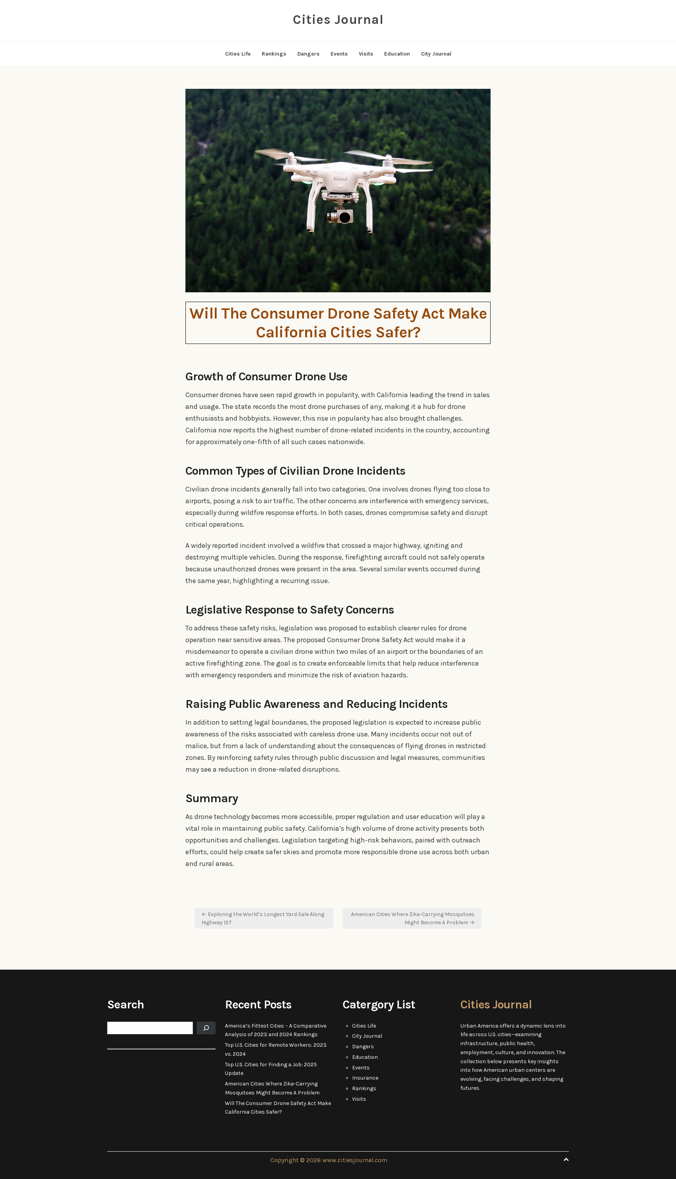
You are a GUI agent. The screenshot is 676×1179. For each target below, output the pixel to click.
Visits (366, 53)
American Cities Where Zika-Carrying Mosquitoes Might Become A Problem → (413, 918)
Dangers (308, 53)
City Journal (436, 53)
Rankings (274, 53)
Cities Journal (338, 19)
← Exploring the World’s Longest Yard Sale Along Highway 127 (262, 918)
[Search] (206, 1028)
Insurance (365, 1078)
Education (397, 53)
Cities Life (238, 53)
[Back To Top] (566, 1160)
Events (339, 53)
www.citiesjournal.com (354, 1160)
